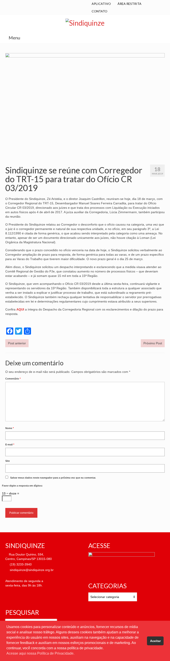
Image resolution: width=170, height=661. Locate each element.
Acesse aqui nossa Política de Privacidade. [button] (40, 653)
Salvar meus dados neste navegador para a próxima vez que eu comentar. (53, 477)
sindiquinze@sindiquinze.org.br (31, 570)
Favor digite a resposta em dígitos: (22, 485)
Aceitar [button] (155, 641)
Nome (9, 428)
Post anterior (17, 343)
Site (7, 461)
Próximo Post (152, 343)
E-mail (9, 444)
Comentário (13, 378)
